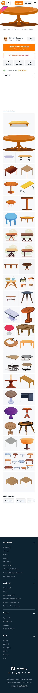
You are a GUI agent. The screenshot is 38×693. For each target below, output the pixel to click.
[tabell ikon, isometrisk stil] (10, 230)
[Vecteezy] (3, 3)
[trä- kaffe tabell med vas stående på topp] (11, 568)
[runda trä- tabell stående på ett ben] (10, 262)
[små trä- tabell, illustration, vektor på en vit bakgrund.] (11, 663)
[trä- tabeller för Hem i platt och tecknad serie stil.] (11, 310)
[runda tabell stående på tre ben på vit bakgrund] (10, 451)
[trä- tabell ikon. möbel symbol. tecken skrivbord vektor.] (12, 169)
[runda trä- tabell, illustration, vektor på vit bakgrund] (10, 486)
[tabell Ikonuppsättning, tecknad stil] (10, 420)
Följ (31, 40)
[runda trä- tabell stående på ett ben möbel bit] (11, 214)
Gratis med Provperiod (19, 47)
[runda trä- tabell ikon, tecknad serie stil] (11, 246)
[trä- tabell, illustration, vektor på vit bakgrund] (12, 501)
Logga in (28, 3)
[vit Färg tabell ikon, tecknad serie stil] (9, 157)
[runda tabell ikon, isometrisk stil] (11, 278)
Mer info (7, 74)
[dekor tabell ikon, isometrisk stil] (11, 468)
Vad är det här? (22, 70)
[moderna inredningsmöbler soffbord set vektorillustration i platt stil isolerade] (18, 549)
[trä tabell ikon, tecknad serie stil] (10, 531)
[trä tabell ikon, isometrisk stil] (11, 183)
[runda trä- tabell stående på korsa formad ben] (26, 647)
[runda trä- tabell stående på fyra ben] (10, 294)
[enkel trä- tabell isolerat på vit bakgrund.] (18, 123)
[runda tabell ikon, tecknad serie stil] (10, 647)
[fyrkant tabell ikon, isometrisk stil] (10, 198)
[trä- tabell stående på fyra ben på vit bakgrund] (11, 372)
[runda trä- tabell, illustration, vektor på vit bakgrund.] (18, 142)
